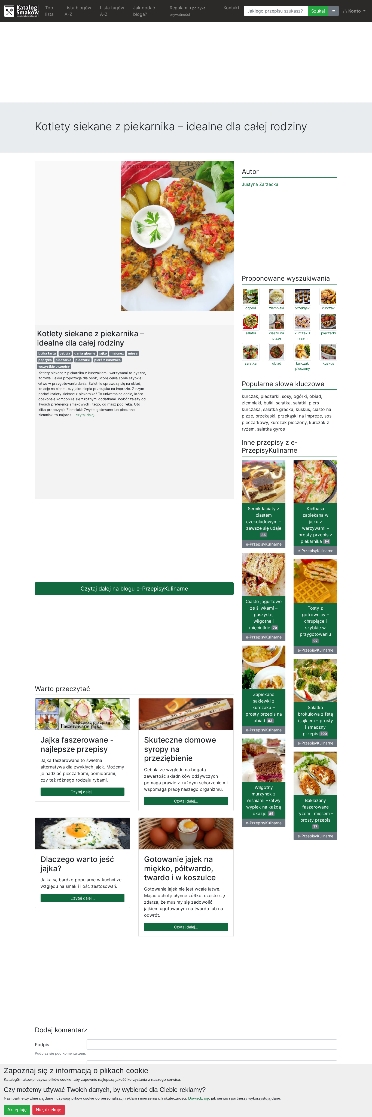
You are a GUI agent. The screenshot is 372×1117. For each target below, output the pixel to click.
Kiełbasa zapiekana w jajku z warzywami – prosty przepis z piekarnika (315, 525)
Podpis (42, 1044)
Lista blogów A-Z (78, 11)
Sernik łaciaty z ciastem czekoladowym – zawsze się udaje (263, 521)
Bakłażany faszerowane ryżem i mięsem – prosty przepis (315, 813)
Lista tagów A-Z (112, 11)
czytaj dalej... (86, 415)
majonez (117, 353)
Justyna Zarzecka (260, 184)
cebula (65, 353)
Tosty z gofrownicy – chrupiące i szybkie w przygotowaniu (315, 624)
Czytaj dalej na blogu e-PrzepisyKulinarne (134, 588)
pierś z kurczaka (107, 360)
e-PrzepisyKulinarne (264, 544)
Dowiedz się (198, 1098)
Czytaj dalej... (83, 791)
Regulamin (187, 11)
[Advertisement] (186, 64)
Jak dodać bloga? (144, 11)
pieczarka (63, 360)
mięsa (133, 353)
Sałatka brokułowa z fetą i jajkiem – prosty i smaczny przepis (315, 720)
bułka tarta (47, 353)
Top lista (49, 11)
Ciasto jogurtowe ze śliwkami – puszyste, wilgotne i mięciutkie (264, 614)
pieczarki (82, 360)
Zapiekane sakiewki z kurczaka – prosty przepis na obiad (264, 707)
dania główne (84, 353)
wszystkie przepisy (54, 366)
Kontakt (231, 7)
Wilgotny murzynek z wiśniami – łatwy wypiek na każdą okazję (263, 800)
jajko (103, 353)
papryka (45, 360)
